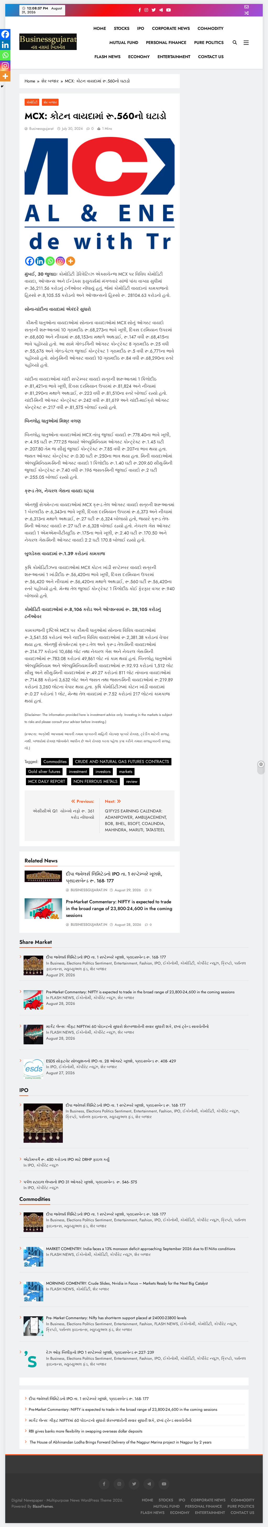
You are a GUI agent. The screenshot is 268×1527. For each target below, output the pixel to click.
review (131, 781)
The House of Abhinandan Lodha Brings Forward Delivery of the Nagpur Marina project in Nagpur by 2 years (120, 1442)
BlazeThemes (43, 1506)
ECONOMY (139, 57)
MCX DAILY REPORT (46, 781)
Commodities (54, 762)
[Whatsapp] (50, 261)
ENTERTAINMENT (174, 57)
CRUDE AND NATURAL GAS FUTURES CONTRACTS (122, 762)
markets (125, 771)
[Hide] (2, 86)
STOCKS (121, 28)
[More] (70, 261)
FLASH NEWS (107, 57)
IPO (140, 28)
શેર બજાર (50, 102)
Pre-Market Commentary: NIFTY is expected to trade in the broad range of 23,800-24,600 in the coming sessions (119, 908)
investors (103, 771)
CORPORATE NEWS (171, 28)
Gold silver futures (44, 771)
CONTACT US (211, 57)
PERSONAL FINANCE (166, 43)
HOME (99, 28)
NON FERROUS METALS (96, 781)
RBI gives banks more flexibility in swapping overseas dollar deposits (85, 1431)
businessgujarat (41, 128)
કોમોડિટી (31, 102)
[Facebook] (29, 261)
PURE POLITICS (209, 43)
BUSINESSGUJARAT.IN (89, 890)
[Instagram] (60, 261)
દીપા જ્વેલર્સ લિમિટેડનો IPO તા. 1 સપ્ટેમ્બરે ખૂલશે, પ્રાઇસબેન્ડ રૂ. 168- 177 (89, 1399)
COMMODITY (211, 28)
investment (78, 771)
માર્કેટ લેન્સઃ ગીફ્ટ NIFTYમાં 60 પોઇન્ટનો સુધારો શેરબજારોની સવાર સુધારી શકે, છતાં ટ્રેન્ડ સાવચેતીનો (110, 1420)
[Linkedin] (39, 261)
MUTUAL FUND (123, 43)
